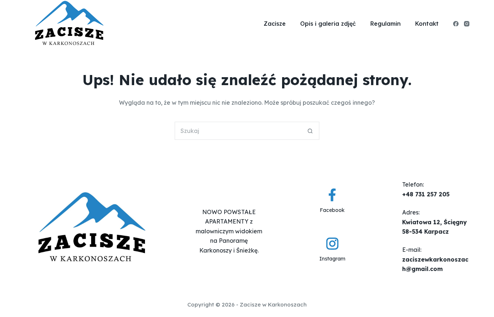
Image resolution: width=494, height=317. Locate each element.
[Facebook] (456, 23)
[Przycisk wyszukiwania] (310, 131)
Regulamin (385, 23)
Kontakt (427, 23)
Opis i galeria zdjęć (328, 23)
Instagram (332, 258)
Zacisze (275, 23)
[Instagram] (466, 23)
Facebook (332, 210)
